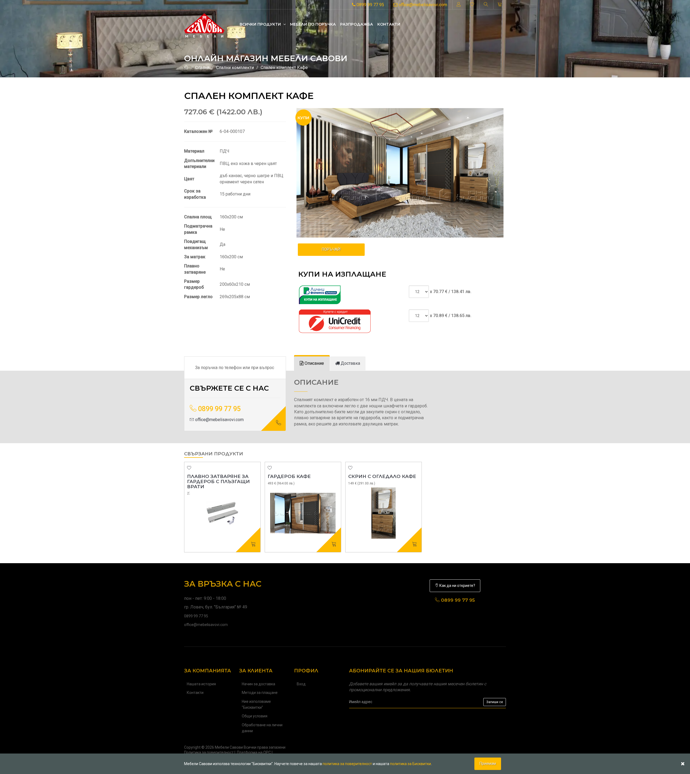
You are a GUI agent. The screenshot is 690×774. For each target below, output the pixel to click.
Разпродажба (356, 24)
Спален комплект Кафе (284, 67)
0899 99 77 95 (370, 4)
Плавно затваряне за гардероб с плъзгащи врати (218, 481)
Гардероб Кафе (289, 476)
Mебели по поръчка (313, 24)
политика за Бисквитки (410, 764)
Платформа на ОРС (254, 752)
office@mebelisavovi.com (422, 4)
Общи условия (254, 716)
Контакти (388, 24)
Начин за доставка (258, 684)
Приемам (487, 763)
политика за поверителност (347, 764)
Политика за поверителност (209, 752)
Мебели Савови (229, 747)
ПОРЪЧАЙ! (331, 249)
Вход (301, 684)
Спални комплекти (235, 67)
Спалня (202, 67)
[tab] (312, 363)
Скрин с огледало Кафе (382, 476)
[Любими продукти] (472, 4)
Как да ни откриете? (457, 585)
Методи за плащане (260, 692)
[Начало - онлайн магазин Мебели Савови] (186, 67)
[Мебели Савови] (204, 24)
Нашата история (201, 684)
